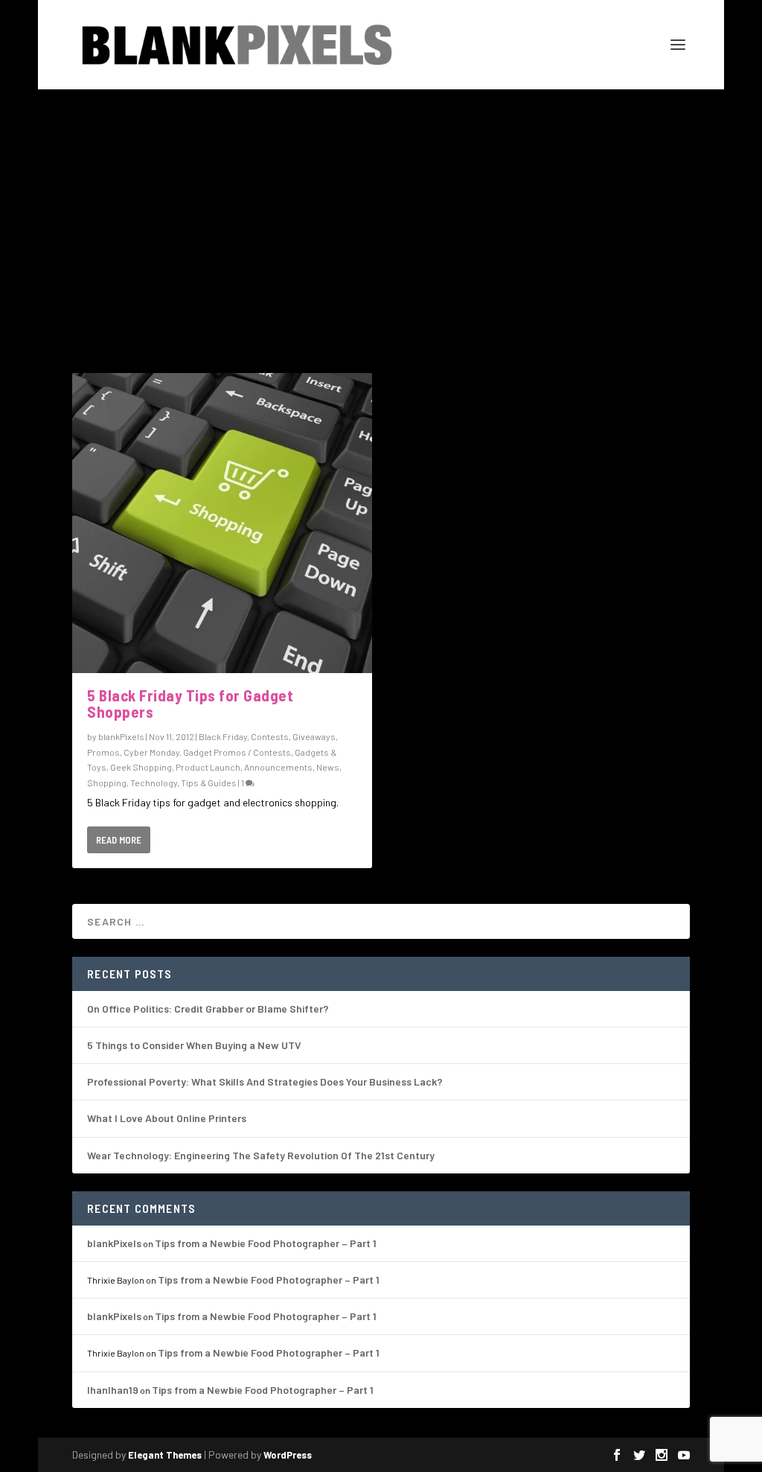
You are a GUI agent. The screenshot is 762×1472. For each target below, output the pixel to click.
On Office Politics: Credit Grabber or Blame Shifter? (208, 1008)
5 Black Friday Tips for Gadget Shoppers (190, 703)
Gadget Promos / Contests (237, 752)
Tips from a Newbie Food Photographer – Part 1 (266, 1243)
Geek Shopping (141, 767)
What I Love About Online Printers (166, 1118)
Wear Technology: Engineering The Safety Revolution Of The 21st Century (261, 1155)
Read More (118, 840)
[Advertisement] (381, 201)
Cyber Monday (151, 752)
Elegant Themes (165, 1455)
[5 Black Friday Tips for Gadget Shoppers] (222, 523)
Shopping (107, 782)
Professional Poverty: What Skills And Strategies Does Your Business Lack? (265, 1081)
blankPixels (121, 736)
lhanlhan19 (112, 1389)
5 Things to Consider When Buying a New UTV (194, 1045)
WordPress (287, 1455)
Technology (153, 782)
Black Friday (223, 736)
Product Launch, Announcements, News (257, 767)
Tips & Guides (209, 782)
